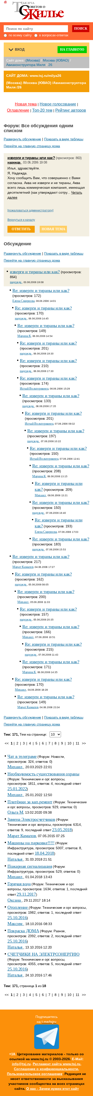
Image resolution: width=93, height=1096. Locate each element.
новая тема (53, 229)
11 (77, 743)
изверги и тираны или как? (31, 158)
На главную (72, 49)
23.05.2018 (61, 829)
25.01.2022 (17, 788)
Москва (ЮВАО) (56, 60)
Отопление (18, 907)
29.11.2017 (26, 894)
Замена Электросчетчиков (31, 819)
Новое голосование (58, 104)
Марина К (24, 336)
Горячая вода (19, 883)
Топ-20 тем (42, 110)
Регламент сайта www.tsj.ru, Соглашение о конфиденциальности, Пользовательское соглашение (44, 1069)
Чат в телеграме (22, 756)
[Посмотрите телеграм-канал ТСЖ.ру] (46, 1048)
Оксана (14, 900)
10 (69, 743)
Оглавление (18, 110)
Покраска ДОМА (23, 930)
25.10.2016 (17, 917)
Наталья (15, 859)
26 (50, 65)
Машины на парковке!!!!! (31, 842)
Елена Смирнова (23, 301)
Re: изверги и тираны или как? (40, 290)
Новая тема (26, 104)
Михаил (40, 495)
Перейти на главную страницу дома (32, 146)
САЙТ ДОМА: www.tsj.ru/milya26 (33, 76)
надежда (14, 162)
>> (84, 743)
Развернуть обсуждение (22, 139)
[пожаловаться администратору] (30, 210)
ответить (21, 229)
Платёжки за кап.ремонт (29, 801)
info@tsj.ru (21, 1064)
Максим (15, 923)
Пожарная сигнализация (29, 866)
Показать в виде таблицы (63, 139)
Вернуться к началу (21, 220)
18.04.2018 (44, 853)
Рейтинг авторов (70, 110)
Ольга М (15, 812)
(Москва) (33, 60)
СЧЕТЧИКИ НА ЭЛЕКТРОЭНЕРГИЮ (43, 954)
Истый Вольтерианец (34, 388)
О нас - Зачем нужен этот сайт (52, 1089)
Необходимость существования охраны (43, 773)
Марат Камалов (22, 567)
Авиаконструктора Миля (25, 65)
